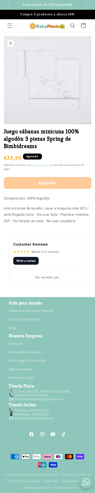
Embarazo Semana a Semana (31, 310)
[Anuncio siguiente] (86, 5)
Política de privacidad (77, 481)
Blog (12, 327)
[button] (9, 25)
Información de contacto (24, 481)
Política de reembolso (76, 474)
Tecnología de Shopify (44, 474)
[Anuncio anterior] (8, 5)
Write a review (26, 260)
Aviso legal (51, 481)
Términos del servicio (36, 487)
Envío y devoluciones (25, 352)
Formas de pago (21, 377)
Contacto (16, 343)
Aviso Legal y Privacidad (27, 360)
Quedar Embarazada (24, 319)
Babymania (22, 474)
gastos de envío (40, 164)
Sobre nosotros (20, 369)
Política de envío (65, 487)
